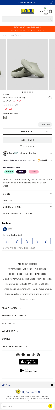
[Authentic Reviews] (8, 229)
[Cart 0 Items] (50, 11)
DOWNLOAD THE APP (25, 2)
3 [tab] (27, 92)
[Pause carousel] (51, 2)
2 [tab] (25, 92)
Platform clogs (14, 268)
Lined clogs (40, 274)
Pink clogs (28, 274)
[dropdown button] (34, 2)
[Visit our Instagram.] (17, 354)
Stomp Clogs (12, 284)
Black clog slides (12, 294)
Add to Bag (27, 140)
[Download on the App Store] (28, 362)
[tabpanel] (27, 65)
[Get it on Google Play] (28, 370)
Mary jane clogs (44, 279)
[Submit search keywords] (50, 19)
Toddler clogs (15, 274)
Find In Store (29, 146)
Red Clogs (30, 279)
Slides (18, 35)
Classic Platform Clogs (13, 279)
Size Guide (45, 124)
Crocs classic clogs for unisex (17, 289)
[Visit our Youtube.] (27, 354)
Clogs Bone (44, 284)
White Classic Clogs (42, 289)
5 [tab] (32, 92)
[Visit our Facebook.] (22, 354)
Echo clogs (28, 268)
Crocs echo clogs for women (36, 294)
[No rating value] (9, 105)
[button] (5, 11)
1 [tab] (22, 92)
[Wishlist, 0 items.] (46, 11)
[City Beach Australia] (27, 11)
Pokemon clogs (27, 299)
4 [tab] (30, 92)
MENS (5, 35)
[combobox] (27, 19)
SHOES (11, 35)
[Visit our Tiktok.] (33, 354)
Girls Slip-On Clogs (28, 284)
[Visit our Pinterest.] (38, 354)
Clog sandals (41, 268)
